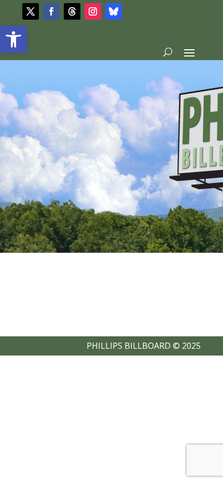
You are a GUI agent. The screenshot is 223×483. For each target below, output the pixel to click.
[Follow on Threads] (72, 11)
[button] (13, 39)
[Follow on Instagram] (93, 11)
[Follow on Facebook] (51, 11)
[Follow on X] (30, 11)
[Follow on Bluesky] (113, 11)
